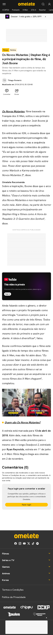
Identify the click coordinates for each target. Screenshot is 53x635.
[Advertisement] (26, 102)
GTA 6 (33, 10)
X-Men (25, 10)
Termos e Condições (12, 589)
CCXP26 (5, 10)
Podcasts (16, 10)
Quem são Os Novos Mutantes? (23, 422)
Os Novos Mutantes (13, 111)
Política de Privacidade (14, 597)
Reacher (42, 10)
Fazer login (26, 505)
